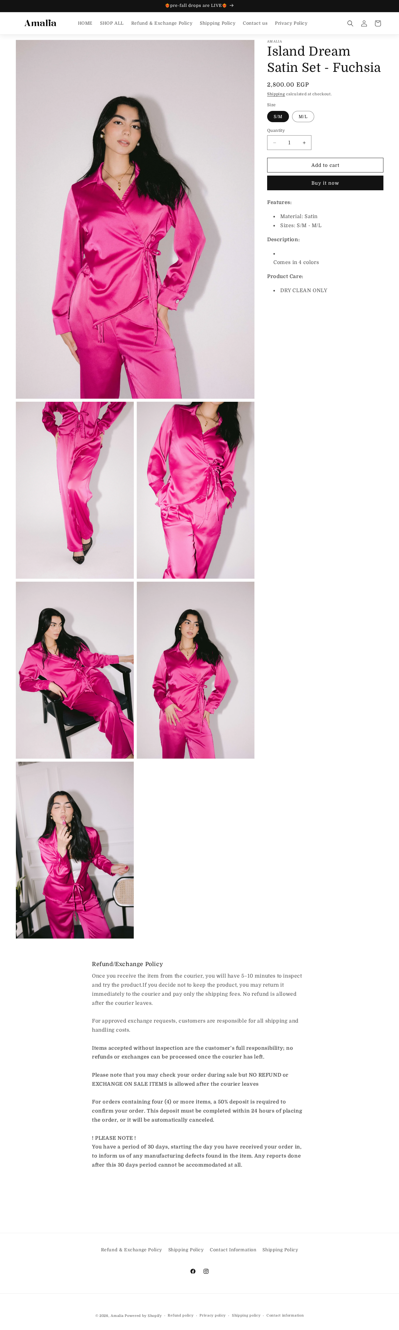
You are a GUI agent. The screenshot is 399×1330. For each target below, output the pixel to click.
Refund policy (180, 1315)
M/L (303, 116)
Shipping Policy (186, 1249)
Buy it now (325, 183)
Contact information (285, 1315)
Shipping (276, 94)
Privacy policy (213, 1315)
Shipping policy (246, 1315)
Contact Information (233, 1249)
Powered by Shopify (143, 1316)
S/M (278, 116)
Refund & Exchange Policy (131, 1249)
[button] (350, 23)
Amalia (117, 1316)
